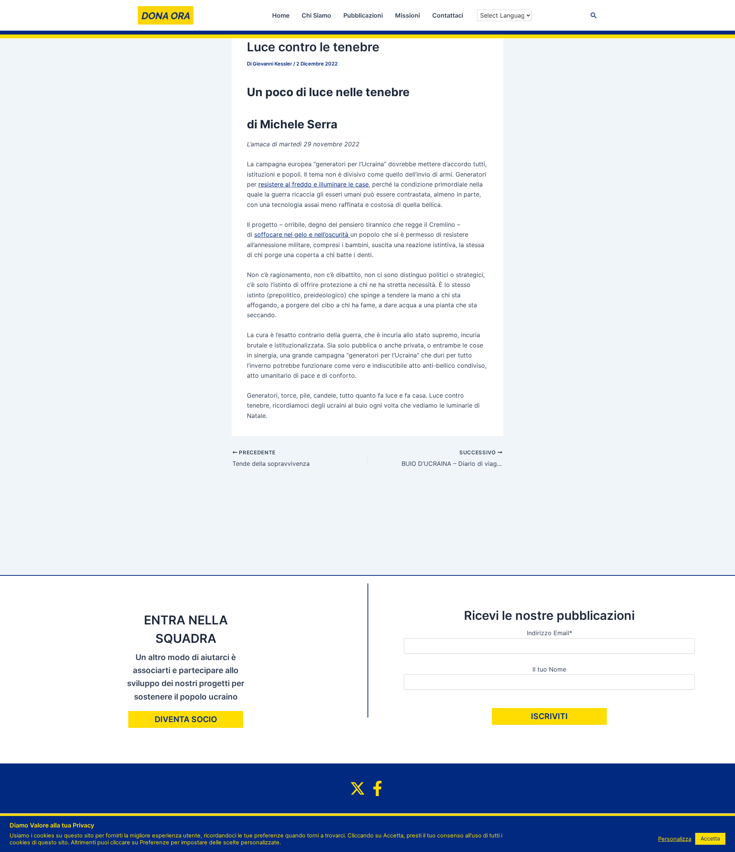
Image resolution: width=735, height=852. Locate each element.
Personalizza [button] (674, 839)
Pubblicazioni (363, 15)
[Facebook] (377, 788)
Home (280, 15)
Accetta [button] (710, 838)
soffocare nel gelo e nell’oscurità (302, 234)
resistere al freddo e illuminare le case (313, 184)
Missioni (407, 15)
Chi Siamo (316, 15)
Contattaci (447, 15)
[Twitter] (357, 788)
